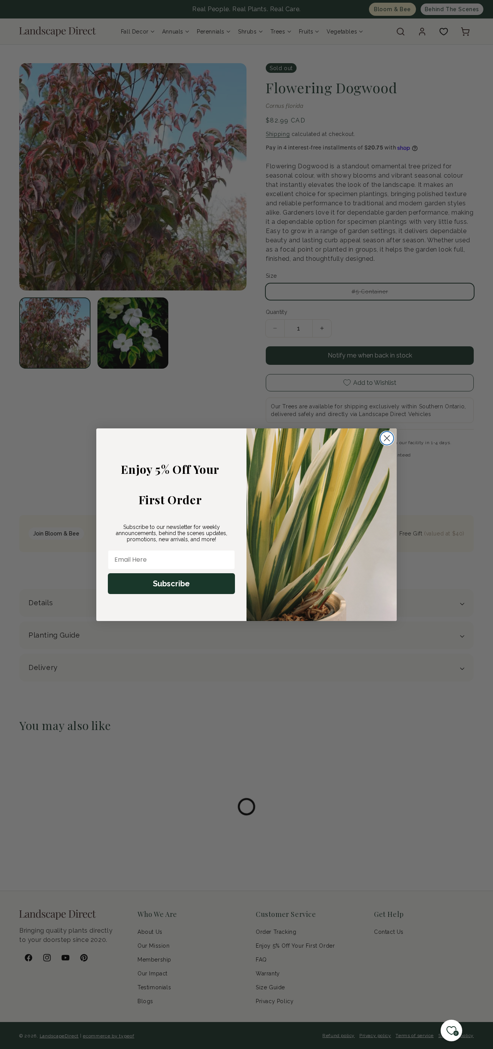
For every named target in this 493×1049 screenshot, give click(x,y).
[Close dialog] (387, 438)
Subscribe (171, 583)
